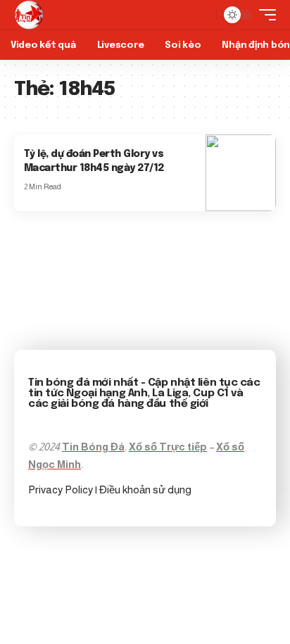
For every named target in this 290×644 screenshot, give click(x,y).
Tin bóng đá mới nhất (83, 383)
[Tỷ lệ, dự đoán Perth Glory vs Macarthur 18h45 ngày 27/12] (241, 172)
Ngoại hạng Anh (106, 393)
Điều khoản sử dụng (145, 489)
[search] (202, 15)
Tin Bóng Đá (93, 447)
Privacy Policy (61, 489)
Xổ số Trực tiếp (168, 447)
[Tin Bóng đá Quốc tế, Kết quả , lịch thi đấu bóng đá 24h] (29, 15)
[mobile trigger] (264, 14)
